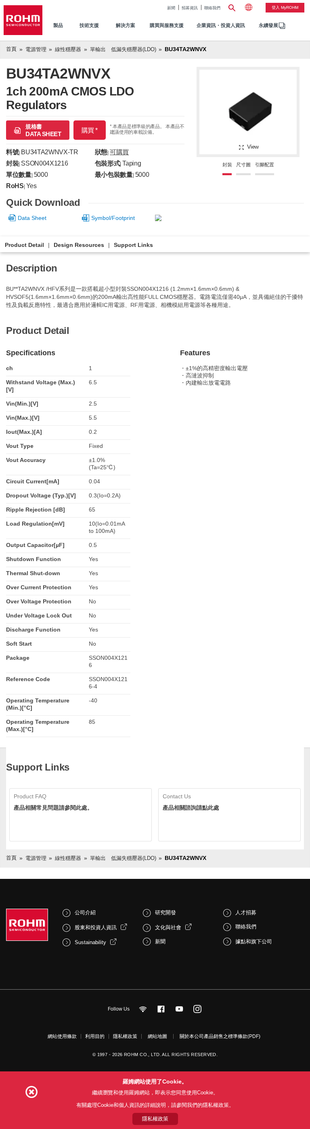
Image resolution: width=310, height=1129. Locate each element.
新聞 (171, 8)
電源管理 (35, 49)
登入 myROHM (285, 7)
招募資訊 (190, 8)
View (253, 146)
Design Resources (79, 245)
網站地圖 (157, 1036)
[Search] (232, 6)
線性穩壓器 (68, 49)
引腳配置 (264, 165)
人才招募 (245, 912)
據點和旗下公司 (253, 941)
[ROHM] (23, 20)
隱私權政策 (125, 1036)
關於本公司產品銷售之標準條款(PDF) (220, 1036)
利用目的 (95, 1036)
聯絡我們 (212, 8)
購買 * (90, 130)
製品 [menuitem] (58, 25)
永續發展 (268, 25)
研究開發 (165, 912)
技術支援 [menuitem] (89, 25)
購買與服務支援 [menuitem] (167, 25)
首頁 (11, 49)
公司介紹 (85, 912)
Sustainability (90, 942)
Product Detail (24, 245)
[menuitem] (268, 25)
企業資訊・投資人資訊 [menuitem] (221, 25)
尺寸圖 (243, 165)
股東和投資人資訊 (96, 927)
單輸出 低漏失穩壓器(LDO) (123, 49)
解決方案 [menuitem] (125, 25)
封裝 (227, 165)
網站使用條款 (62, 1036)
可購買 (119, 152)
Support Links (133, 245)
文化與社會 (168, 927)
